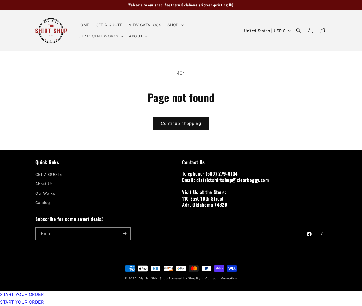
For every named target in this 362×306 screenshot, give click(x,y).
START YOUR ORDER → (25, 294)
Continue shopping (181, 123)
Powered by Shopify (184, 278)
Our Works (45, 193)
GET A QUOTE (48, 174)
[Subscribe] (124, 233)
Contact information (221, 278)
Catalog (42, 202)
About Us (44, 183)
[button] (175, 25)
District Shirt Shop (153, 278)
